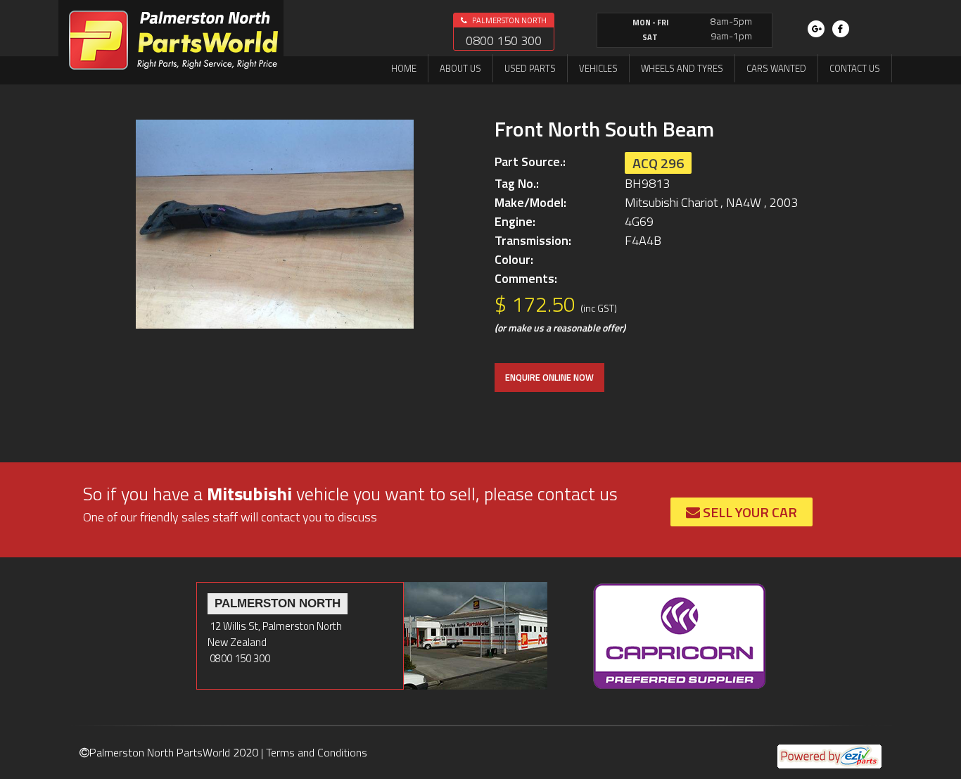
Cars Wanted (776, 68)
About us (460, 68)
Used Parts (530, 68)
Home (403, 68)
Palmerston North (509, 20)
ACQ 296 (658, 163)
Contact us (854, 68)
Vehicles (598, 68)
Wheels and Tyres (682, 68)
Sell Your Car (748, 512)
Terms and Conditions (316, 752)
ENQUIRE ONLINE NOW (549, 377)
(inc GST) (598, 307)
